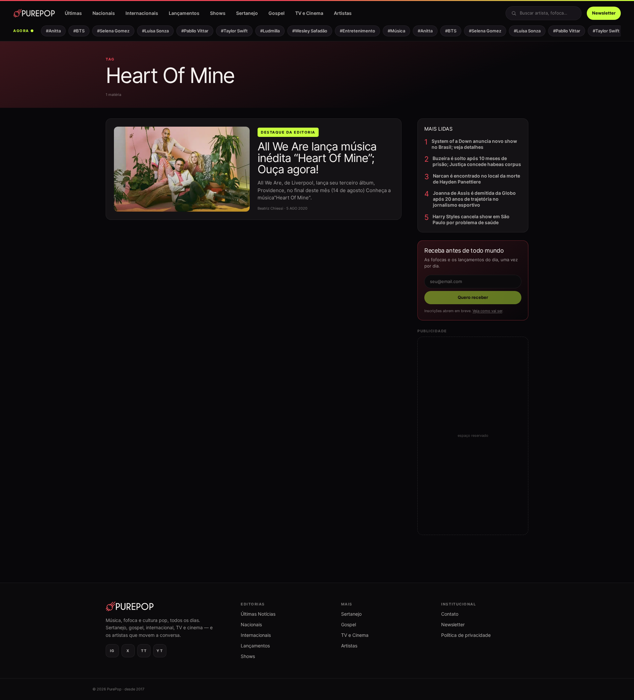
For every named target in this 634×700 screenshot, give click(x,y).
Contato (449, 614)
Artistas (343, 13)
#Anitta (48, 30)
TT (144, 650)
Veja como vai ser (487, 311)
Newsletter (604, 13)
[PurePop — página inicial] (34, 13)
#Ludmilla (265, 30)
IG (112, 650)
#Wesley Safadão (305, 30)
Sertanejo (247, 13)
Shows (218, 13)
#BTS (74, 30)
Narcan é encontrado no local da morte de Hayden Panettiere (476, 179)
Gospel (276, 13)
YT (160, 650)
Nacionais (103, 13)
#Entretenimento (352, 30)
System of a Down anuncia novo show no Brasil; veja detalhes (474, 144)
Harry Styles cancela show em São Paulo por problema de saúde (471, 219)
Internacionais (141, 13)
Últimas (73, 13)
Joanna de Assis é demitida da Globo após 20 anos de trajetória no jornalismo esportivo (474, 199)
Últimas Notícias (258, 614)
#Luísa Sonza (150, 30)
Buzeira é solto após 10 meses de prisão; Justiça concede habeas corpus (477, 161)
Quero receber (473, 297)
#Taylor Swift (229, 30)
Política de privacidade (466, 635)
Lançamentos (184, 13)
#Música (392, 30)
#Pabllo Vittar (190, 30)
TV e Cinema (309, 13)
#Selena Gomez (108, 30)
